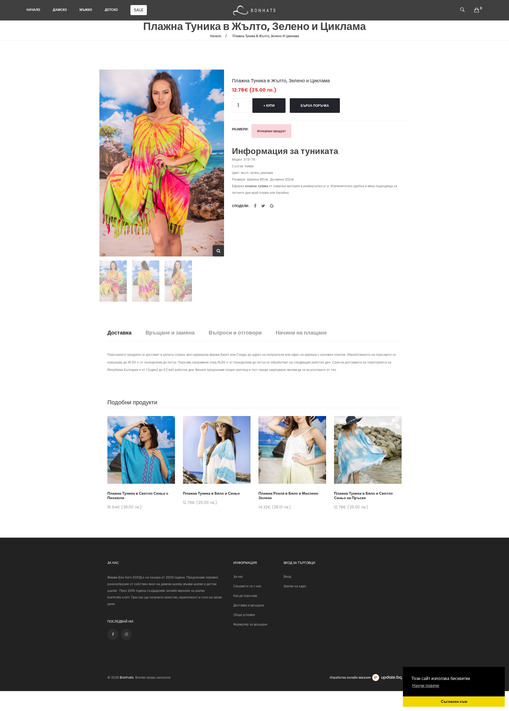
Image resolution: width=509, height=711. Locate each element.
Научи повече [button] (425, 685)
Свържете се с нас (247, 586)
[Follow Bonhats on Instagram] (126, 634)
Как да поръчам (245, 595)
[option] (161, 163)
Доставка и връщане (248, 605)
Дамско (60, 9)
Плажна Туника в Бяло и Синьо (211, 493)
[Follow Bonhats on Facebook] (112, 634)
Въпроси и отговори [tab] (235, 332)
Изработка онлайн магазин (350, 677)
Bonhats (127, 677)
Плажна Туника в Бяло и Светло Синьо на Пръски (363, 495)
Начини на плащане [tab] (301, 332)
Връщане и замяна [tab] (170, 332)
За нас (238, 576)
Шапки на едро (295, 586)
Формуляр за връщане (250, 624)
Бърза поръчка (315, 105)
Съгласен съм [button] (454, 701)
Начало (33, 9)
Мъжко (86, 9)
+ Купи (269, 105)
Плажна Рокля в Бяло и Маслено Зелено (288, 495)
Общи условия (244, 615)
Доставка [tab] (119, 332)
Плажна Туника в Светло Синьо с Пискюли (137, 495)
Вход (287, 576)
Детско (111, 9)
